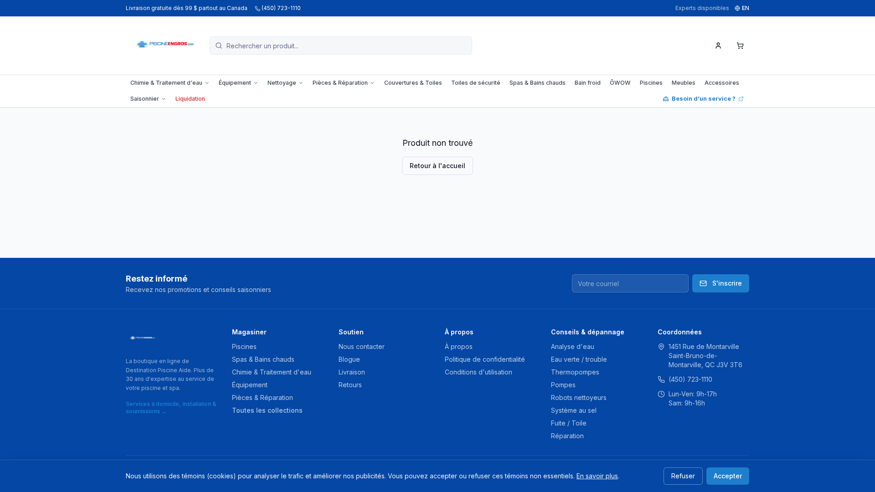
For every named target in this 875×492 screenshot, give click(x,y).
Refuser (683, 476)
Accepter (728, 476)
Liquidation (190, 98)
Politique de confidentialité (485, 359)
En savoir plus (597, 476)
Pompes (563, 385)
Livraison (352, 372)
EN (745, 8)
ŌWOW (620, 82)
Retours (350, 385)
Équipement (235, 82)
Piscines (651, 82)
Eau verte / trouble (579, 359)
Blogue (349, 359)
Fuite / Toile (569, 423)
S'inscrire (727, 283)
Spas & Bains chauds (538, 82)
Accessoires (722, 82)
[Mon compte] (718, 45)
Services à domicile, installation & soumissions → (171, 407)
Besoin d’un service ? (704, 98)
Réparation (567, 436)
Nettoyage (282, 82)
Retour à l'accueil (437, 165)
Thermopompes (575, 372)
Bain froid (588, 82)
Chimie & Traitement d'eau (166, 82)
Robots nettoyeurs (579, 397)
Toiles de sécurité (475, 82)
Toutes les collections (267, 410)
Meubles (683, 82)
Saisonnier (144, 98)
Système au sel (574, 410)
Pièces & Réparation (340, 82)
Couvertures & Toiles (413, 82)
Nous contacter (362, 346)
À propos (459, 346)
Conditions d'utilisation (478, 372)
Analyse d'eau (572, 346)
